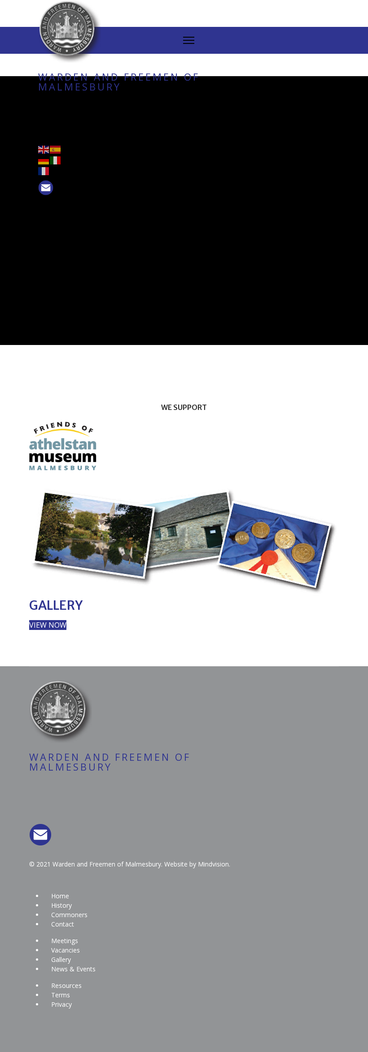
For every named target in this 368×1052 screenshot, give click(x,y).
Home (60, 896)
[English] (44, 149)
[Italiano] (55, 159)
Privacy (61, 1004)
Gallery (61, 959)
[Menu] (188, 40)
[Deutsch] (44, 159)
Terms (60, 995)
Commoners (69, 914)
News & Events (73, 969)
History (61, 905)
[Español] (55, 149)
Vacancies (65, 950)
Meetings (64, 940)
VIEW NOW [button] (47, 625)
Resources (66, 985)
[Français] (44, 170)
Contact (62, 924)
